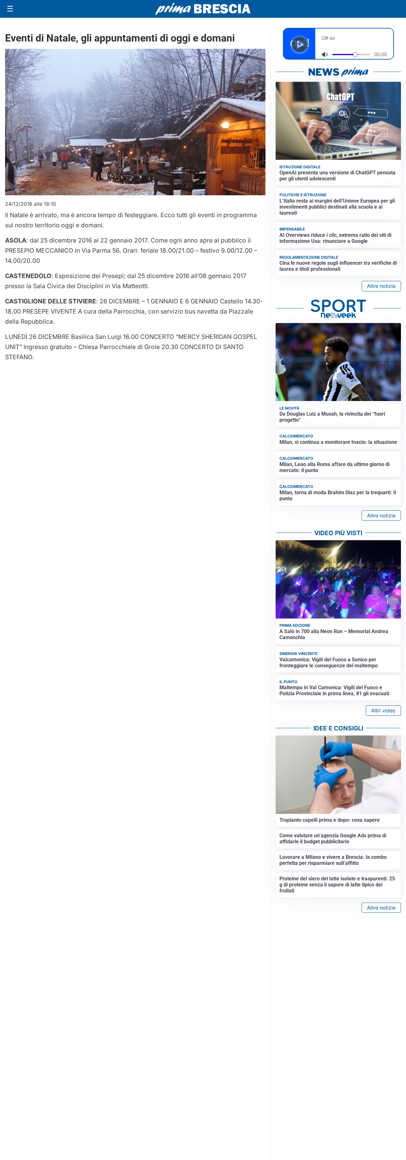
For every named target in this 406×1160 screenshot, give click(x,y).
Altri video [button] (383, 710)
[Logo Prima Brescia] (203, 9)
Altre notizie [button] (381, 286)
